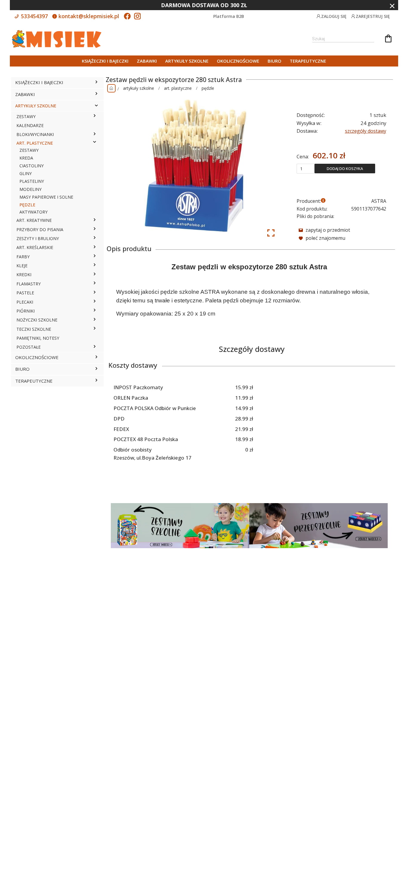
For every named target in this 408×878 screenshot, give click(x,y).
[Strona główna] (111, 88)
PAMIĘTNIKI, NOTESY (37, 338)
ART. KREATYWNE (34, 220)
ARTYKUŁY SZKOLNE (186, 61)
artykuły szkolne (138, 88)
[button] (96, 82)
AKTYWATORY (33, 212)
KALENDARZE (30, 125)
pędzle (208, 88)
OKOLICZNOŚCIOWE (238, 61)
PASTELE (25, 293)
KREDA (26, 158)
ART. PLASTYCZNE (34, 143)
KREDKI (23, 274)
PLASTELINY (31, 181)
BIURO (274, 61)
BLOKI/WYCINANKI (35, 134)
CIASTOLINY (31, 166)
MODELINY (30, 189)
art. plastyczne (178, 88)
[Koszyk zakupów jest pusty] (388, 39)
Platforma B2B (228, 16)
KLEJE (21, 265)
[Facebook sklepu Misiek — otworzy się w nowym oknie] (127, 16)
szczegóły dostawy (365, 131)
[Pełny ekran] (271, 233)
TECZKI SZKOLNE (33, 329)
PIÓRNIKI (25, 311)
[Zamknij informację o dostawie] (392, 6)
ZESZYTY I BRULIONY (37, 238)
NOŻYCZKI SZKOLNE (36, 320)
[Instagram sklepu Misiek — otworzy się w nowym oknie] (137, 16)
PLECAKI (24, 302)
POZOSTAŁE (28, 347)
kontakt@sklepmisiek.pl (88, 16)
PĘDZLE (27, 205)
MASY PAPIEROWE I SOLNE (46, 197)
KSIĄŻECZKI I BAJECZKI (105, 61)
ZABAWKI (147, 61)
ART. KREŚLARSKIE (34, 247)
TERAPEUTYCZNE (308, 61)
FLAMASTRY (28, 284)
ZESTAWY (26, 116)
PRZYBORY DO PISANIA (39, 229)
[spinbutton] (305, 168)
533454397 (33, 16)
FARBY (23, 256)
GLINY (25, 173)
